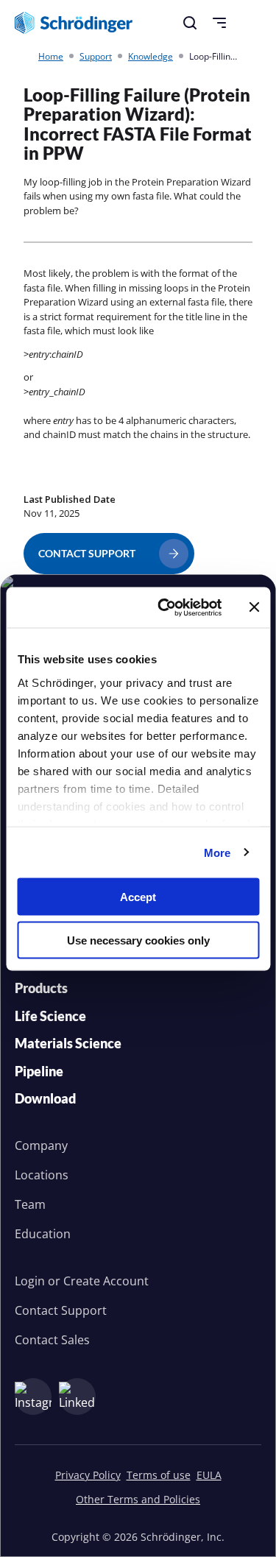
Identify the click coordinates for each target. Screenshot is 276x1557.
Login (30, 1281)
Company (41, 1145)
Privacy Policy (88, 1475)
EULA (209, 1475)
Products (41, 988)
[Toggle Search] (190, 23)
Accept (138, 897)
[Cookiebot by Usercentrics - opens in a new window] (164, 607)
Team (30, 1204)
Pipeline (39, 1071)
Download (45, 1098)
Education (43, 1234)
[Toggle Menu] (219, 23)
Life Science (50, 1016)
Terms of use (159, 1475)
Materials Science (68, 1043)
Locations (41, 1175)
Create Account (106, 1281)
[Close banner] (254, 607)
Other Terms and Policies (138, 1499)
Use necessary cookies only (138, 939)
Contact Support (61, 1310)
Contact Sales (52, 1340)
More (217, 852)
